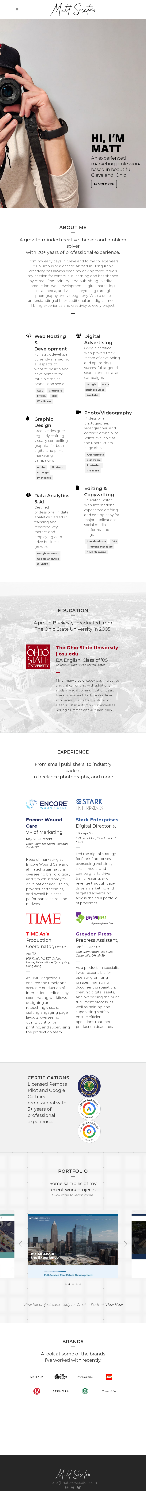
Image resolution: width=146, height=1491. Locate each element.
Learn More (104, 183)
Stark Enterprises (97, 819)
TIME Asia (38, 934)
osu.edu (68, 654)
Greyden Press (94, 934)
